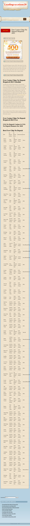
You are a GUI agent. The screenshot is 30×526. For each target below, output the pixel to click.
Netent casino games (21, 94)
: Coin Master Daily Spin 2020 (7, 512)
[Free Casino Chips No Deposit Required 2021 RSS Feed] (22, 2)
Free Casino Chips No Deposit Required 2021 (19, 31)
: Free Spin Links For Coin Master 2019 (9, 506)
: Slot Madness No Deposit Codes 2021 (9, 513)
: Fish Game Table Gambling (7, 510)
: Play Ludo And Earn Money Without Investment (10, 507)
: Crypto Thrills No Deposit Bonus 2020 (9, 516)
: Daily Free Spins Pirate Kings (7, 509)
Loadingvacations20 (15, 4)
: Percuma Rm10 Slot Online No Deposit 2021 (10, 504)
